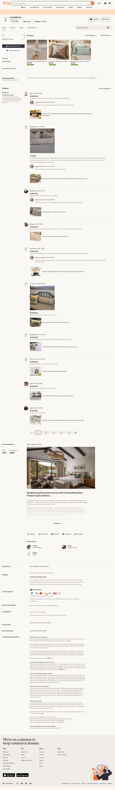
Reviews (12, 27)
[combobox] (50, 3)
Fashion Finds (60, 7)
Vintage (70, 7)
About (21, 27)
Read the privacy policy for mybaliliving (40, 622)
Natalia (32, 224)
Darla (31, 383)
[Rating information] (11, 21)
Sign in (99, 3)
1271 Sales (5, 58)
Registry (79, 7)
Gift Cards (89, 7)
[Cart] (109, 3)
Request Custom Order (14, 46)
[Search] (92, 3)
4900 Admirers (6, 61)
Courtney (32, 190)
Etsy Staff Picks (34, 7)
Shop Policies (32, 27)
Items (4, 27)
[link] (32, 432)
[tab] (13, 35)
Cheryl (32, 408)
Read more (57, 523)
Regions (110, 783)
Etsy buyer (33, 126)
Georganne (33, 334)
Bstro (31, 93)
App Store (9, 775)
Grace (37, 102)
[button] (93, 19)
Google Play (22, 775)
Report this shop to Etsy (9, 68)
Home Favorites (47, 7)
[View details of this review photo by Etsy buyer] (42, 141)
